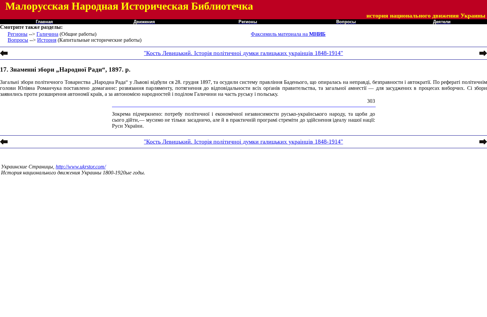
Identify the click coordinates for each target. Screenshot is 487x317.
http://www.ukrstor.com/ (81, 166)
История (46, 40)
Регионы (17, 34)
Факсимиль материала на (288, 34)
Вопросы (18, 40)
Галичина (47, 34)
